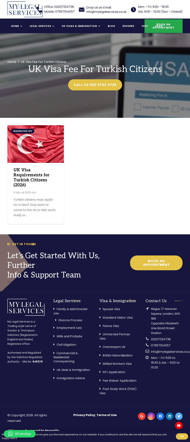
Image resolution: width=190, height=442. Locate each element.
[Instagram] (151, 416)
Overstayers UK (114, 347)
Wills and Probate (69, 336)
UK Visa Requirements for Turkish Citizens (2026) (32, 178)
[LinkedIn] (169, 416)
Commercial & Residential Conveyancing (65, 357)
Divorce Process (70, 320)
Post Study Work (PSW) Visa (118, 391)
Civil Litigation (66, 345)
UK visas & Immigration (73, 370)
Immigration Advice (71, 378)
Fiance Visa (111, 326)
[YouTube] (179, 425)
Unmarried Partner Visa (114, 336)
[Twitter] (179, 416)
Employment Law (69, 328)
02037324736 (161, 339)
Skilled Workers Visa (117, 364)
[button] (20, 434)
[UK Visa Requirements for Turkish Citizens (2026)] (35, 144)
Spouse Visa (111, 309)
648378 (37, 361)
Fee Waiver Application (119, 380)
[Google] (141, 416)
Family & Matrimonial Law (70, 311)
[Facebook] (160, 416)
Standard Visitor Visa (118, 317)
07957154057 (161, 345)
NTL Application (114, 372)
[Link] (24, 9)
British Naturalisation (117, 355)
